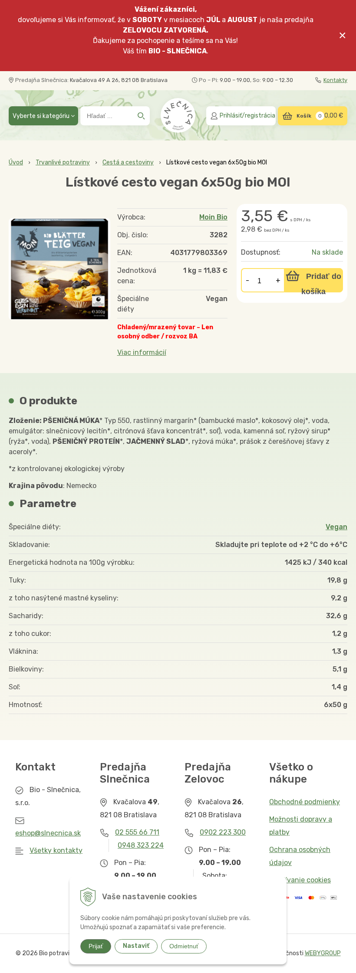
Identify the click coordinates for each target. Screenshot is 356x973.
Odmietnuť (183, 946)
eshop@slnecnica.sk (48, 833)
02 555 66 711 (137, 832)
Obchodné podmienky (304, 802)
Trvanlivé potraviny (63, 162)
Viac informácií (141, 352)
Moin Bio (213, 217)
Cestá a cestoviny (128, 162)
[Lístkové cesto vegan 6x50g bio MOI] (59, 269)
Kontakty (335, 80)
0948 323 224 (141, 845)
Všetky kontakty (56, 850)
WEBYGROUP (323, 953)
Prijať (96, 946)
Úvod (16, 162)
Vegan (336, 527)
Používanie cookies (300, 880)
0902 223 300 (223, 832)
